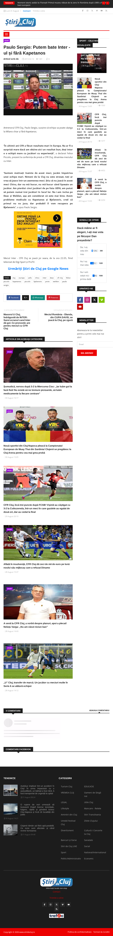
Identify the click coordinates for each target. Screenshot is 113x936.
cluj (14, 278)
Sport (6, 40)
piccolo (27, 281)
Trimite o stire (39, 11)
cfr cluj (60, 278)
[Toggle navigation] (6, 34)
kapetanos (17, 281)
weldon (56, 281)
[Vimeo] (97, 10)
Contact (27, 11)
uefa (30, 278)
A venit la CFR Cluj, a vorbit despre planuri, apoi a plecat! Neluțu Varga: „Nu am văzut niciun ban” (92, 188)
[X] (92, 10)
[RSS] (106, 10)
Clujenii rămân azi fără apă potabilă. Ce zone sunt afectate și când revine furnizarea (37, 828)
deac (52, 278)
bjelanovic (38, 281)
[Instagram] (88, 10)
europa (22, 278)
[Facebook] (83, 10)
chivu (37, 278)
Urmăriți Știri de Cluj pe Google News (38, 268)
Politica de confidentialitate (80, 932)
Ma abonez (87, 353)
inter (44, 278)
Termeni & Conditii (101, 932)
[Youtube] (102, 10)
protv (47, 281)
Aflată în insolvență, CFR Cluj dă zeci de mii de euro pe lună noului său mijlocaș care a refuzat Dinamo (92, 159)
